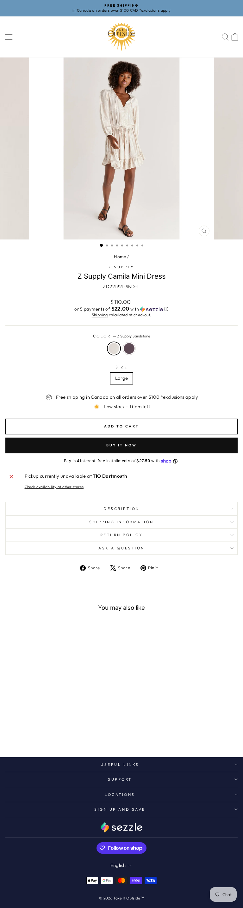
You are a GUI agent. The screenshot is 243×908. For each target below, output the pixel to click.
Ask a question (121, 548)
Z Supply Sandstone (114, 348)
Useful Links (120, 764)
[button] (121, 309)
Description (121, 508)
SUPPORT (120, 779)
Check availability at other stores (54, 486)
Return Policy (121, 534)
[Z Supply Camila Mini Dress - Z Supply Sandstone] (46, 735)
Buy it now (121, 445)
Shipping (100, 314)
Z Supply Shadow (129, 348)
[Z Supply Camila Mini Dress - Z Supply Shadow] (53, 735)
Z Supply (121, 266)
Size (121, 367)
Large (121, 378)
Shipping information (121, 521)
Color (121, 336)
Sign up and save (120, 809)
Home (120, 256)
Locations (120, 794)
